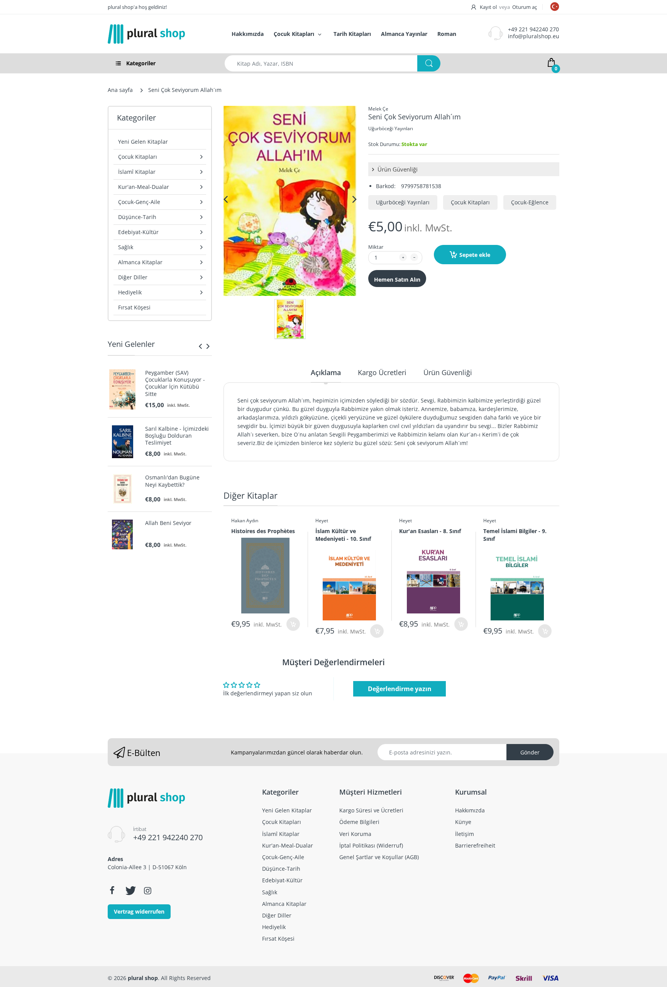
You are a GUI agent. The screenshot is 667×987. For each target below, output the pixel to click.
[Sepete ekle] (293, 624)
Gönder (530, 752)
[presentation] (200, 346)
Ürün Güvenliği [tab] (447, 372)
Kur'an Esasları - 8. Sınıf (430, 531)
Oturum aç (524, 6)
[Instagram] (147, 890)
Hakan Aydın (244, 520)
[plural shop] (161, 34)
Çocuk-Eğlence (529, 202)
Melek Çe (378, 108)
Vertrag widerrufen (139, 911)
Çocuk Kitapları (470, 202)
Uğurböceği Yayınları (390, 128)
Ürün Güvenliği (397, 169)
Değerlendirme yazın (400, 689)
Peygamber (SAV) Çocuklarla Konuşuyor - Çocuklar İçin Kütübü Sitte (175, 383)
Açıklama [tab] (326, 372)
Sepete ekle (474, 254)
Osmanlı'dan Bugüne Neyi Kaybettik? (172, 481)
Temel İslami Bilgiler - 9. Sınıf (515, 534)
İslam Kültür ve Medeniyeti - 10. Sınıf (343, 534)
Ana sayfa (120, 89)
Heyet (321, 520)
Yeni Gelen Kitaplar (143, 141)
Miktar (375, 246)
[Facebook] (112, 890)
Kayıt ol (488, 6)
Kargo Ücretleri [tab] (382, 372)
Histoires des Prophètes (263, 531)
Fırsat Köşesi (134, 307)
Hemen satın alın (397, 279)
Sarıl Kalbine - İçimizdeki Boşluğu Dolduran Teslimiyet (177, 435)
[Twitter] (129, 890)
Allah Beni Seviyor (168, 523)
